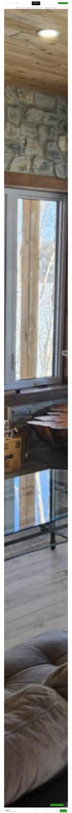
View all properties (63, 3)
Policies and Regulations (48, 7)
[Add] (58, 810)
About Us (41, 7)
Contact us (55, 7)
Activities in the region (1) (30, 7)
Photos (37, 7)
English (6, 3)
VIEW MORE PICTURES (57, 804)
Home (24, 7)
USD (10, 3)
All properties (18, 7)
